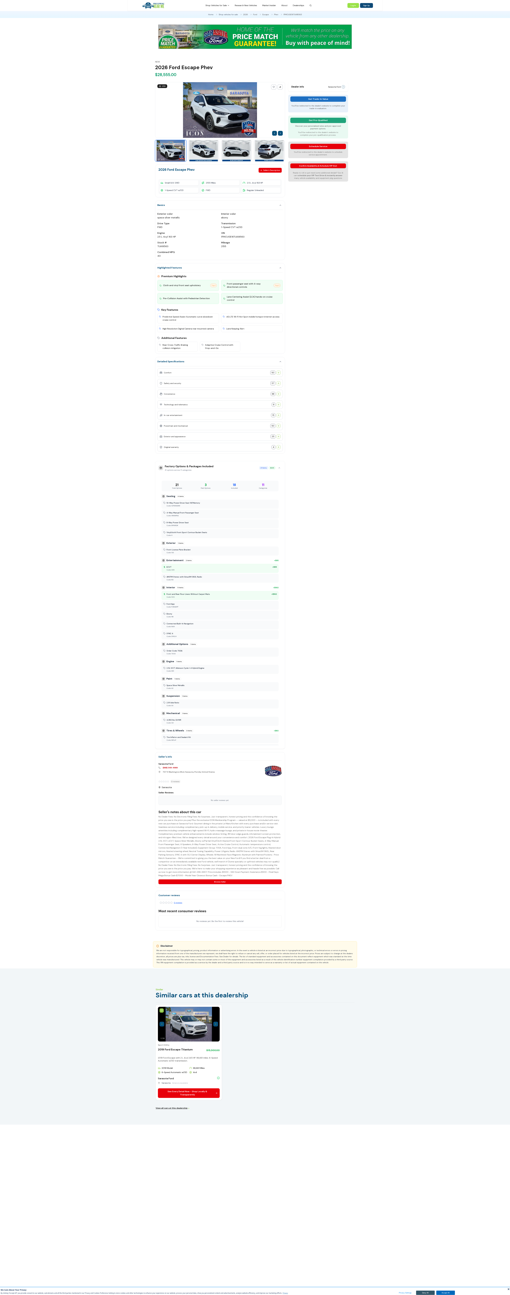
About (284, 5)
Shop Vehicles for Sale (216, 5)
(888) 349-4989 (170, 767)
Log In (353, 5)
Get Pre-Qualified (318, 120)
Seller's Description (271, 170)
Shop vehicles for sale (228, 14)
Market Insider (269, 5)
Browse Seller (220, 882)
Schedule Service (318, 146)
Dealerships (298, 5)
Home (210, 14)
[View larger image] (220, 110)
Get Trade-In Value (318, 99)
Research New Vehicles (246, 5)
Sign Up (366, 5)
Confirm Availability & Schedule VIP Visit (318, 166)
